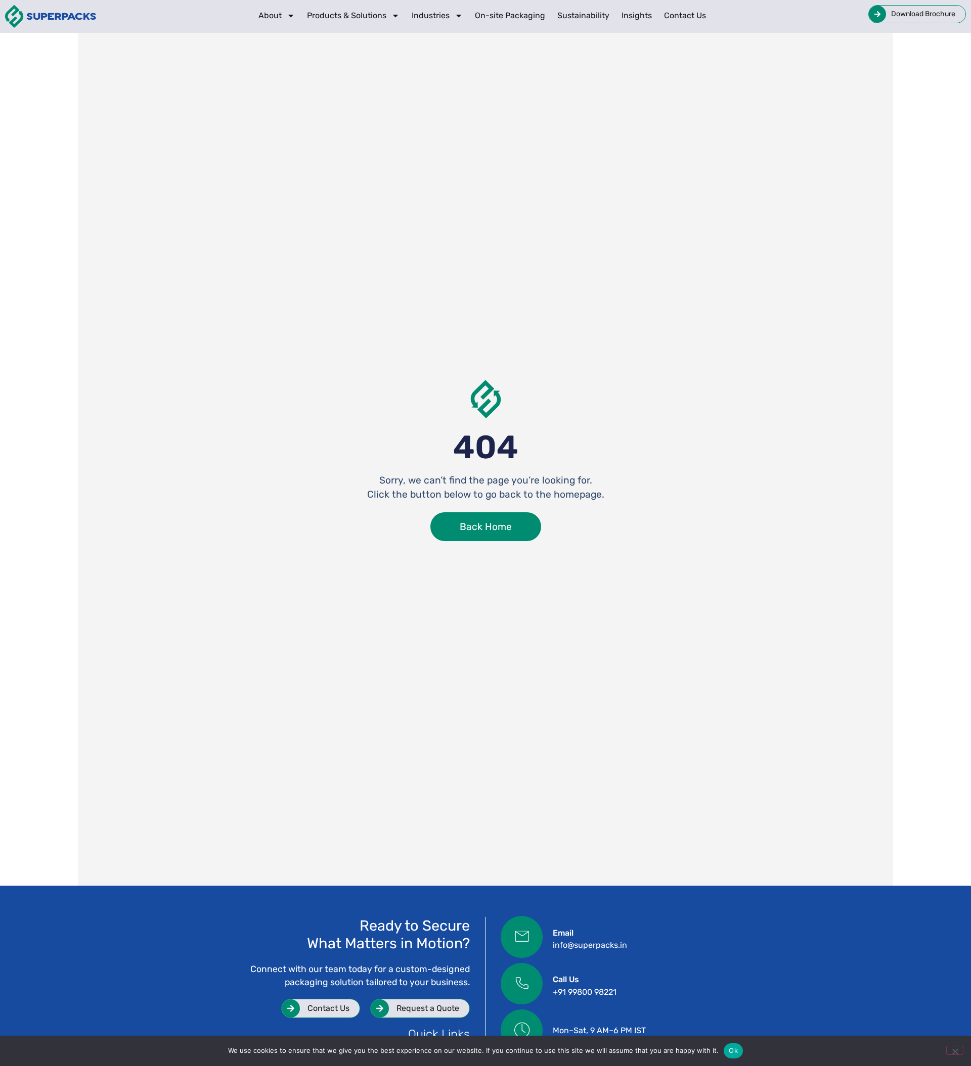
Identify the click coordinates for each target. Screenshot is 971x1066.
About (270, 15)
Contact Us (685, 15)
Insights (637, 15)
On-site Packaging (510, 15)
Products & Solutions (346, 15)
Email (563, 933)
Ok (733, 1050)
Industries (431, 15)
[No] (954, 1050)
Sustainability (583, 15)
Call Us (566, 979)
